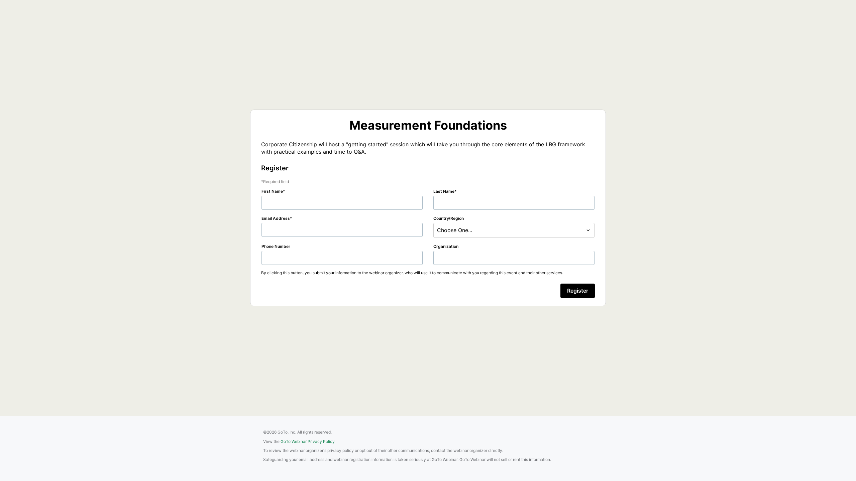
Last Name (443, 191)
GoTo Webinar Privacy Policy (308, 441)
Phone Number (275, 246)
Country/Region (448, 218)
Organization (445, 246)
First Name (272, 191)
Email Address (275, 218)
